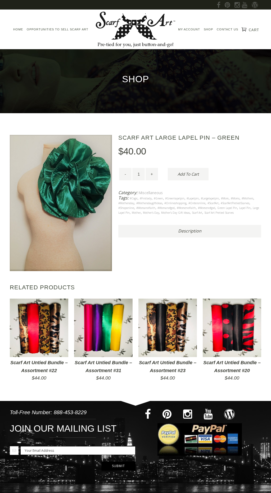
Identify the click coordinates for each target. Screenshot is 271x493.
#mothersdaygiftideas (149, 203)
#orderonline (196, 203)
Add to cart (188, 174)
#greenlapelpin (174, 198)
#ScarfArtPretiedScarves (235, 203)
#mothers (247, 198)
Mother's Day (151, 212)
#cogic (134, 198)
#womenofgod (206, 208)
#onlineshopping (175, 203)
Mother (136, 212)
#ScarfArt (213, 203)
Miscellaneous (150, 192)
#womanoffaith (145, 208)
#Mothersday (126, 203)
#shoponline (126, 208)
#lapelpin (193, 198)
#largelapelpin (210, 198)
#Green (158, 198)
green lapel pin (227, 208)
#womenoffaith (186, 208)
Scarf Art (197, 212)
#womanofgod (166, 208)
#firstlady (146, 198)
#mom (225, 198)
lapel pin (245, 208)
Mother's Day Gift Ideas (175, 212)
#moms (235, 198)
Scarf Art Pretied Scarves (219, 212)
